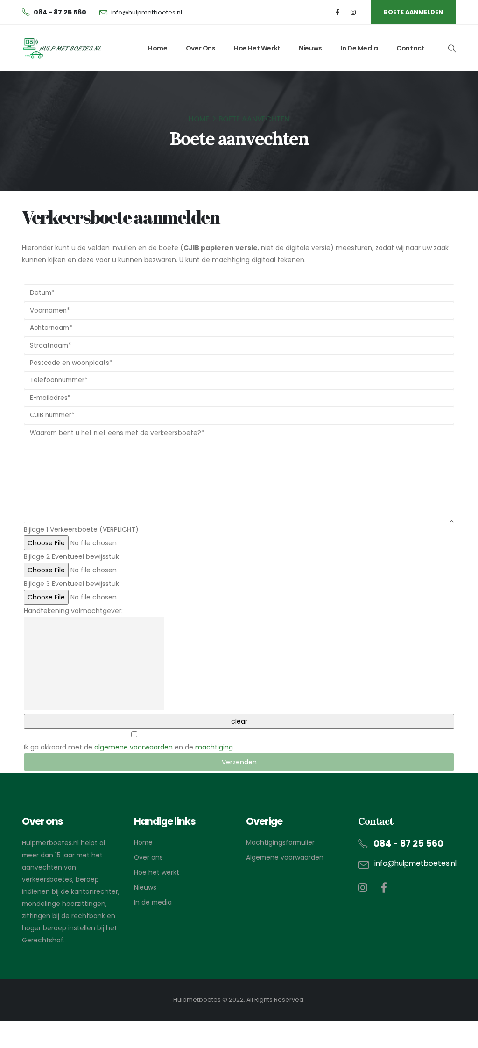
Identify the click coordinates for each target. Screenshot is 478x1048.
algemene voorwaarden (133, 747)
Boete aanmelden (413, 12)
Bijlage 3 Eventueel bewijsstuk (71, 583)
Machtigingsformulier (280, 842)
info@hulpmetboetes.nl (146, 12)
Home (157, 48)
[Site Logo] (61, 48)
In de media (359, 48)
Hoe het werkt (257, 48)
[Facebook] (337, 12)
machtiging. (214, 747)
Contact (410, 48)
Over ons (201, 48)
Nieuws (310, 48)
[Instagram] (353, 12)
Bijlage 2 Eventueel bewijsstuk (71, 556)
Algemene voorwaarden (284, 857)
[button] (452, 49)
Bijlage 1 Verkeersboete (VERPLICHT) (81, 529)
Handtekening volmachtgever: (73, 610)
